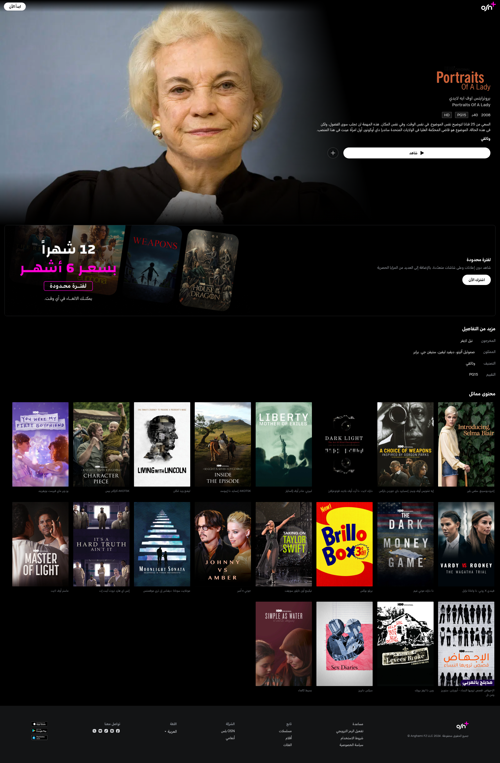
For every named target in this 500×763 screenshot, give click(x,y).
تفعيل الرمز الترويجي (349, 730)
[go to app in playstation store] (39, 737)
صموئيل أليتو (465, 351)
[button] (15, 7)
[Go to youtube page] (100, 731)
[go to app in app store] (39, 723)
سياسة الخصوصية (351, 744)
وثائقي (485, 138)
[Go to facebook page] (117, 731)
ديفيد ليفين (446, 351)
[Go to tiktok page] (106, 731)
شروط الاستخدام (352, 737)
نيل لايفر (467, 340)
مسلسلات (285, 730)
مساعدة (358, 723)
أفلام (289, 737)
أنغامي (230, 737)
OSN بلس (228, 730)
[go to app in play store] (39, 730)
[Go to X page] (94, 731)
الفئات (287, 744)
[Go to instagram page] (112, 731)
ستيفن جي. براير (424, 351)
